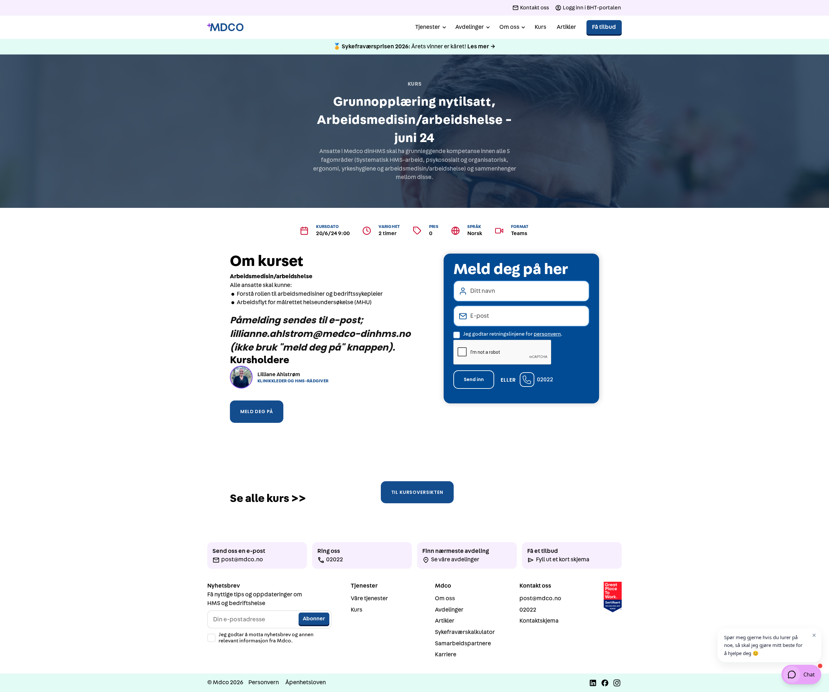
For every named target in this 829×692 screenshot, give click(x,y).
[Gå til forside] (225, 27)
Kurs (540, 27)
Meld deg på (256, 411)
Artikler (566, 27)
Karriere (445, 654)
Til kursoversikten (417, 492)
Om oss (445, 598)
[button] (430, 27)
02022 (545, 379)
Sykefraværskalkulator (465, 632)
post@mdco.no (540, 598)
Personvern (263, 682)
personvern (547, 334)
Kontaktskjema (539, 621)
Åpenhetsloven (305, 682)
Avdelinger (449, 610)
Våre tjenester (369, 598)
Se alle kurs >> (268, 498)
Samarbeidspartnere (463, 643)
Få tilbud (604, 27)
